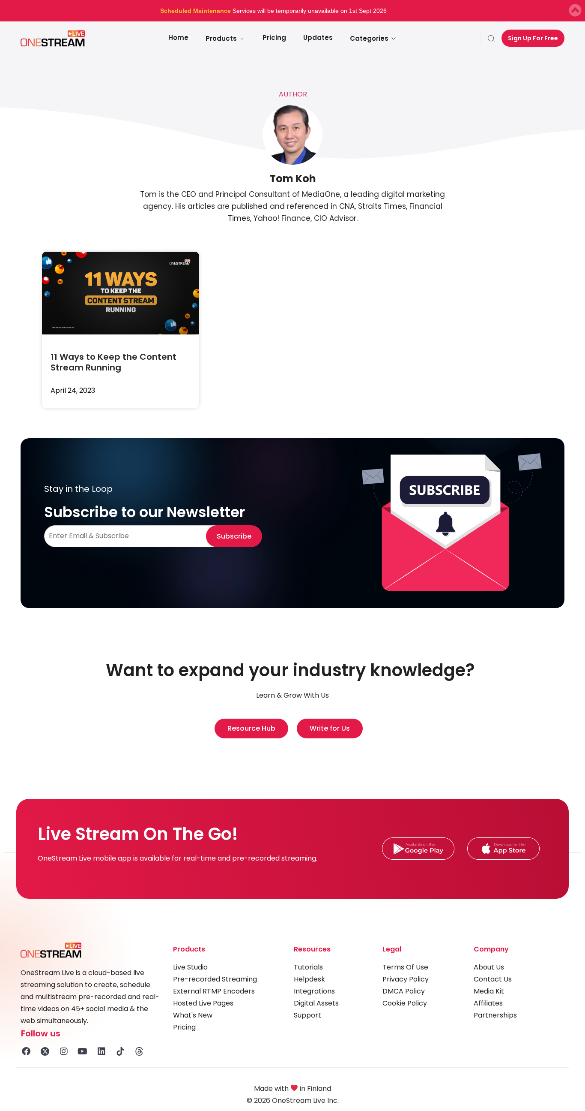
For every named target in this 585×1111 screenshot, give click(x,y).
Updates (318, 37)
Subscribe (234, 536)
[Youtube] (83, 1051)
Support (307, 1015)
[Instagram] (64, 1051)
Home (178, 37)
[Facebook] (26, 1051)
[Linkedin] (101, 1051)
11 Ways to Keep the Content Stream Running (113, 362)
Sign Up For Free (533, 38)
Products (221, 38)
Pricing (274, 37)
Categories (369, 38)
